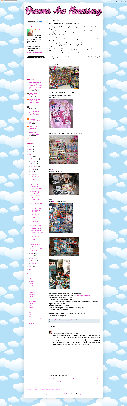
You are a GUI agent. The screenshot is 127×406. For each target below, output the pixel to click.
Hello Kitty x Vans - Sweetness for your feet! (35, 210)
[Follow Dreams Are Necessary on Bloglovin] (35, 22)
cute (30, 316)
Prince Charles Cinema (83, 295)
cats (30, 312)
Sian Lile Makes (34, 107)
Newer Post (52, 378)
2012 (31, 154)
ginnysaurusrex (58, 331)
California (31, 285)
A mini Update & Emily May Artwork (36, 192)
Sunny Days (32, 301)
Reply (54, 347)
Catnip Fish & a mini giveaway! (36, 249)
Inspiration (32, 294)
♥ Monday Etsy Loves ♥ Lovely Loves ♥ (35, 216)
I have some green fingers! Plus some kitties (36, 232)
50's (30, 276)
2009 (31, 269)
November (34, 161)
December (34, 159)
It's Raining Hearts (34, 134)
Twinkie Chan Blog (35, 82)
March (33, 258)
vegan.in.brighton (35, 99)
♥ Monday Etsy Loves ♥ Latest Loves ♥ (35, 178)
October (33, 164)
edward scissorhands (35, 318)
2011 (30, 156)
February (34, 261)
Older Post (96, 378)
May (32, 253)
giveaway (31, 323)
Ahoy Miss (32, 132)
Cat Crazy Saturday (36, 182)
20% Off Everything (36, 188)
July (32, 171)
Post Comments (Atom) (63, 382)
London (31, 296)
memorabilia (59, 322)
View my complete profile (34, 52)
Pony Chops (33, 126)
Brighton (31, 283)
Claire (38, 29)
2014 (31, 149)
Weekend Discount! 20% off (36, 245)
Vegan (31, 303)
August (33, 169)
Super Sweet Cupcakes (34, 185)
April (32, 256)
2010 (31, 266)
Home (74, 378)
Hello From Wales (35, 195)
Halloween (32, 292)
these (53, 201)
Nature (31, 299)
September (34, 166)
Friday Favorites (33, 290)
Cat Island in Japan (36, 225)
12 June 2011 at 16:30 (70, 331)
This (50, 65)
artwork (31, 310)
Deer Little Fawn (34, 138)
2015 (31, 146)
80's (55, 322)
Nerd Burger (33, 93)
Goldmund (67, 394)
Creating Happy (34, 111)
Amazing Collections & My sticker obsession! (36, 221)
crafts (30, 314)
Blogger (80, 394)
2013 (31, 151)
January (33, 263)
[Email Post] (76, 320)
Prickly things (33, 128)
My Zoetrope (33, 119)
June (32, 174)
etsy (30, 321)
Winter (31, 307)
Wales (30, 305)
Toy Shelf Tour (33, 95)
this (74, 133)
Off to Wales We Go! (36, 206)
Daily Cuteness (33, 287)
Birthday (31, 281)
